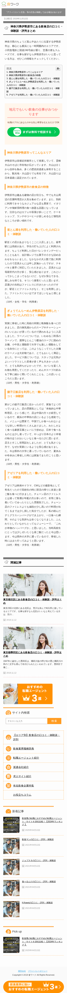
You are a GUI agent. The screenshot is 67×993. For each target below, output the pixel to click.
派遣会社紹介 (21, 767)
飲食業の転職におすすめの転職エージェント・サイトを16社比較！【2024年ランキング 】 (42, 821)
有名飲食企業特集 (23, 785)
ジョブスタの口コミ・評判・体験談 (39, 860)
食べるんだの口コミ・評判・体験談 (39, 881)
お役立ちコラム (22, 794)
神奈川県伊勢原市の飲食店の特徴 (25, 75)
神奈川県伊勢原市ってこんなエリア (26, 72)
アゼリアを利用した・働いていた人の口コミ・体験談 (34, 95)
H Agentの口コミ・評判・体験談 (37, 902)
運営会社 (22, 971)
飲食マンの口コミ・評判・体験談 (38, 839)
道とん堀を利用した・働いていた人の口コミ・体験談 (34, 78)
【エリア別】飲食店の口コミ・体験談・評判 (36, 737)
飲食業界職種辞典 (23, 748)
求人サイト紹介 (22, 776)
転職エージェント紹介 (26, 757)
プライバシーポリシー (37, 971)
